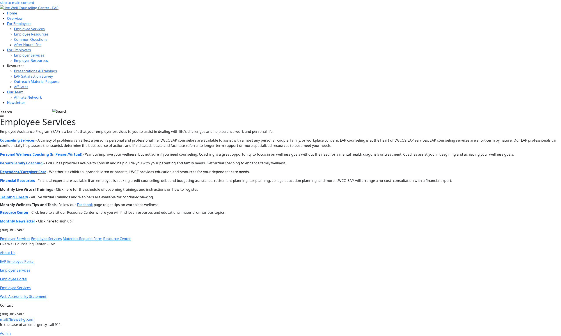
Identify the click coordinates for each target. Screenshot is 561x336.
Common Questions (30, 39)
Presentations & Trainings (35, 71)
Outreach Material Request (36, 81)
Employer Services (29, 55)
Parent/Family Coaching (21, 163)
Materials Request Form (82, 238)
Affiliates (21, 86)
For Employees (19, 23)
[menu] (2, 116)
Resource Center (14, 212)
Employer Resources (31, 60)
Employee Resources (31, 34)
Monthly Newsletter (17, 221)
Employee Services (29, 29)
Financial (8, 180)
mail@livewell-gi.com (17, 319)
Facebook (85, 204)
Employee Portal (13, 279)
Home (12, 13)
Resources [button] (15, 65)
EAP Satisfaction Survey (33, 76)
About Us (7, 252)
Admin (5, 333)
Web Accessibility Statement (23, 296)
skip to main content (17, 2)
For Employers (19, 50)
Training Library (14, 197)
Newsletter (16, 102)
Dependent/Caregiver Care (23, 171)
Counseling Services (17, 140)
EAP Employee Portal (17, 261)
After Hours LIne (27, 44)
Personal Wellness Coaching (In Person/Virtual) (41, 154)
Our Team (15, 92)
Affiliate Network (28, 97)
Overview (15, 18)
